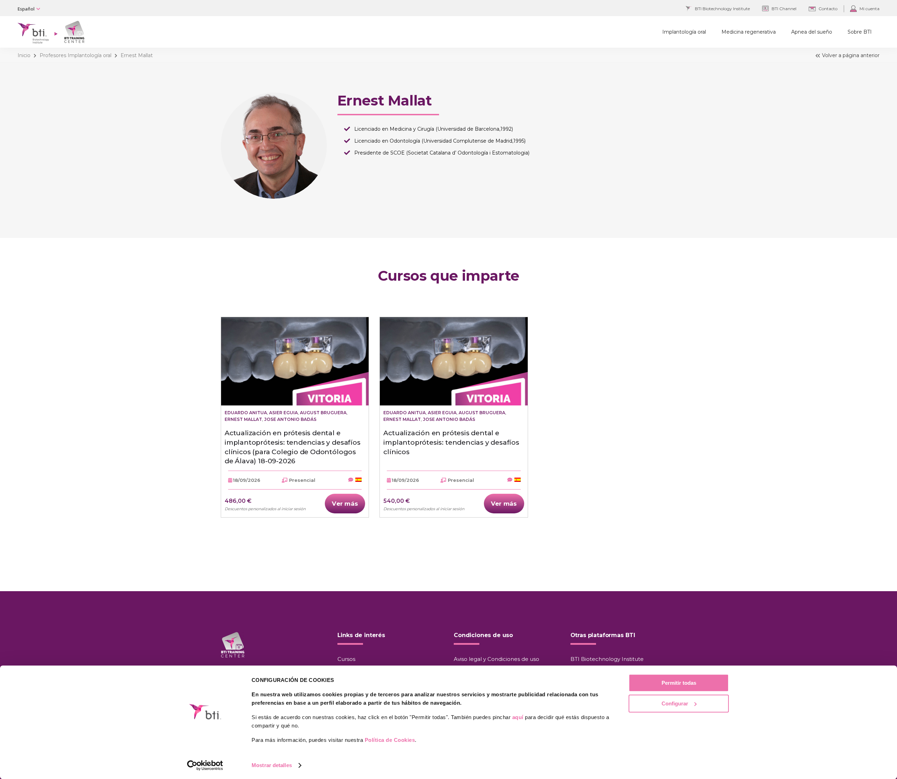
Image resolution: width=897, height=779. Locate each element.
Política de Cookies (390, 740)
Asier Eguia (283, 412)
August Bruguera (323, 412)
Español (26, 9)
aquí (517, 717)
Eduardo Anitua (246, 412)
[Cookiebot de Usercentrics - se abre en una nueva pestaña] (205, 765)
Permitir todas (679, 683)
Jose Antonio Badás (290, 419)
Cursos (346, 659)
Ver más (345, 503)
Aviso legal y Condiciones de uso (496, 659)
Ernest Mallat (243, 419)
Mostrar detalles (272, 765)
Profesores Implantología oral (75, 55)
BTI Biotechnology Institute (607, 659)
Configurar (675, 703)
